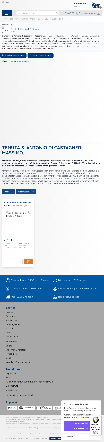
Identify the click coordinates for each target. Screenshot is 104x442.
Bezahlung (11, 316)
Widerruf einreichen (58, 438)
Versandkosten (12, 247)
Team (8, 332)
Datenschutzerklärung (80, 417)
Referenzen (11, 354)
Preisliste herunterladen (14, 55)
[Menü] (99, 416)
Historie (9, 328)
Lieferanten (11, 390)
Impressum (11, 373)
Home (5, 19)
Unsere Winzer (28, 19)
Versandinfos (12, 320)
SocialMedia (11, 341)
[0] (96, 5)
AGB (8, 377)
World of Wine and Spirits (18, 362)
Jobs (8, 358)
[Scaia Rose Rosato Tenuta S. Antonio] (18, 233)
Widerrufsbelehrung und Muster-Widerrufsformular (29, 381)
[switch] (95, 432)
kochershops (12, 336)
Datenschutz (12, 386)
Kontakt (10, 312)
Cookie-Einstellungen (41, 438)
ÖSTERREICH (43, 19)
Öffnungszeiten (13, 324)
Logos (9, 345)
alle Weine (14, 19)
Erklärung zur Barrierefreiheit (19, 395)
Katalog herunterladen (42, 55)
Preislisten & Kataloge (16, 349)
